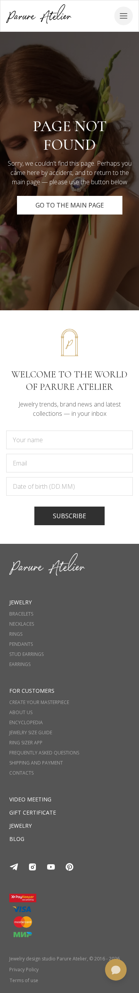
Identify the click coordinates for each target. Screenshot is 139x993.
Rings (15, 634)
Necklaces (21, 624)
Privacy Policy (24, 970)
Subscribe (69, 516)
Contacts (21, 773)
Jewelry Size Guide (30, 733)
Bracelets (21, 614)
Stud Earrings (26, 654)
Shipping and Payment (36, 763)
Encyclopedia (26, 723)
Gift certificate (32, 812)
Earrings (20, 664)
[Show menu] (123, 16)
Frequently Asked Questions (44, 753)
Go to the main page (70, 205)
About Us (20, 712)
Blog (16, 838)
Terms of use (24, 980)
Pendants (21, 644)
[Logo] (38, 15)
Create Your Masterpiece (39, 702)
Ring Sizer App (25, 743)
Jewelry (20, 825)
